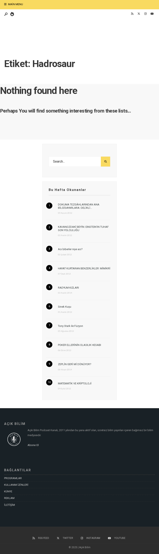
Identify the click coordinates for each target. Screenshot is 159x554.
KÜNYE (8, 491)
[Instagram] (145, 14)
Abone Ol (33, 445)
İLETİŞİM (9, 504)
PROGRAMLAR (13, 478)
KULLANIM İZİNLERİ (16, 484)
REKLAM (9, 498)
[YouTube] (152, 14)
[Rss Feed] (132, 14)
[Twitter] (139, 14)
